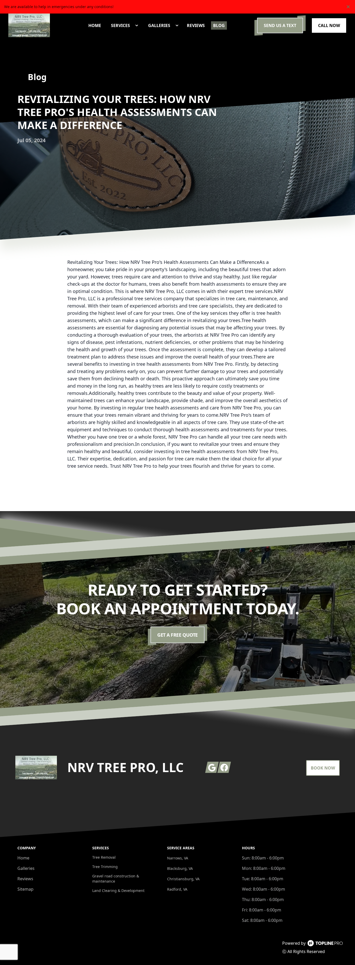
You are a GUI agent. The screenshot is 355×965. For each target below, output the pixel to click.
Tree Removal (104, 857)
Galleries (26, 868)
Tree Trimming (105, 866)
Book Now (323, 768)
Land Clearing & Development (118, 890)
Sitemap (25, 889)
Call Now (329, 25)
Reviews (25, 879)
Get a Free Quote (177, 635)
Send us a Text (280, 25)
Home (23, 858)
